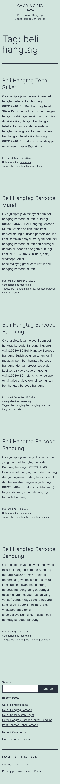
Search (6, 682)
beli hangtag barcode (38, 405)
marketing (25, 162)
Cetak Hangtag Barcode (17, 710)
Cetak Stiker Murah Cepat (18, 715)
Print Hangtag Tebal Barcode (20, 725)
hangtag (30, 288)
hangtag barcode (46, 288)
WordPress (34, 771)
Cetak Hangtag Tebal (15, 704)
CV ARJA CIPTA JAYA (19, 757)
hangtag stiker (34, 166)
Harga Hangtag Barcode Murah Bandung (27, 720)
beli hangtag (18, 166)
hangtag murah (10, 292)
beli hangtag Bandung (38, 517)
